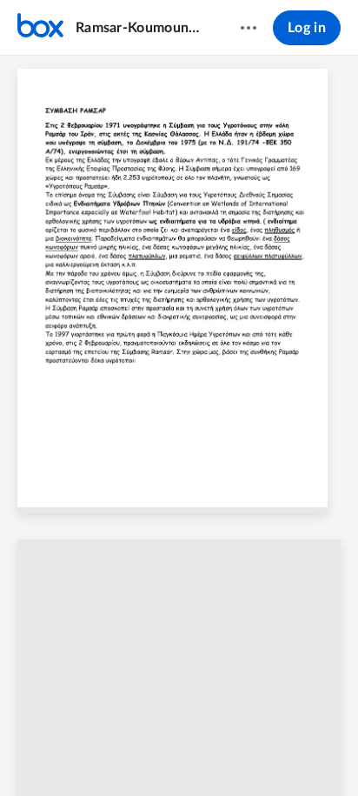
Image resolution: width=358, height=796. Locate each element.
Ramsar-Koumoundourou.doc (141, 28)
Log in (307, 28)
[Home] (40, 28)
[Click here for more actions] (248, 27)
